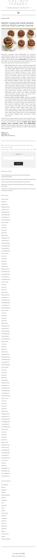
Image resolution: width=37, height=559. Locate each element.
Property (4, 528)
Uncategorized (5, 539)
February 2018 (5, 445)
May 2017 (3, 463)
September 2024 (5, 251)
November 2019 (5, 390)
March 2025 (4, 235)
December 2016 (5, 471)
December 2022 (5, 300)
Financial (4, 505)
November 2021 (5, 333)
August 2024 (4, 253)
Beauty (3, 487)
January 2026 (5, 209)
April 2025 (4, 233)
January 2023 (5, 297)
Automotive (4, 484)
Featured (4, 500)
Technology (5, 534)
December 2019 (5, 388)
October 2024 (5, 248)
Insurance (4, 518)
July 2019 (3, 401)
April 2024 (4, 264)
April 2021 (4, 349)
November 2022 (5, 302)
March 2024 (4, 266)
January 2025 (5, 240)
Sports (3, 531)
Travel (3, 536)
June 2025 (4, 227)
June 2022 (4, 315)
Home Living (4, 513)
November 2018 (5, 421)
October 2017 (5, 455)
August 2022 (4, 310)
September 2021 (5, 339)
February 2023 (5, 295)
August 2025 (4, 222)
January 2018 (5, 447)
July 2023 (3, 284)
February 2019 (5, 414)
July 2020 (3, 370)
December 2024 (5, 243)
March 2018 (4, 442)
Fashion (3, 497)
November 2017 (5, 452)
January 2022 (5, 328)
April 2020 (4, 377)
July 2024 (3, 256)
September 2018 (5, 427)
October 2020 (5, 362)
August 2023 (4, 282)
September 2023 (5, 279)
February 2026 (5, 207)
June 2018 (4, 434)
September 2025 (5, 220)
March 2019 (4, 411)
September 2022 (5, 308)
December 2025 (5, 212)
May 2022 (3, 318)
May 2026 (3, 201)
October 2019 (5, 393)
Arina (6, 132)
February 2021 (5, 354)
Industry (3, 515)
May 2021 (3, 346)
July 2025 (3, 225)
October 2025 (5, 217)
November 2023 (5, 274)
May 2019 (3, 406)
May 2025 (3, 230)
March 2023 (4, 292)
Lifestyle (3, 523)
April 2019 (4, 408)
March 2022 (4, 323)
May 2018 (3, 437)
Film (2, 502)
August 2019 (4, 398)
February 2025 (5, 238)
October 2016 (5, 476)
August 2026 (4, 199)
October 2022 (5, 305)
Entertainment (5, 495)
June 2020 (4, 372)
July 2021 (3, 344)
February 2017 (5, 468)
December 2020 (5, 357)
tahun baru (12, 135)
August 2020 (4, 367)
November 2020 (5, 359)
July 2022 (3, 313)
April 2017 (4, 465)
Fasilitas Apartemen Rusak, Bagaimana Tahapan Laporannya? (18, 179)
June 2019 (4, 403)
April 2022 (4, 320)
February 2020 (5, 383)
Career (3, 492)
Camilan (5, 135)
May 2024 (3, 261)
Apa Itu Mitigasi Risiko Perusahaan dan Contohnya (15, 182)
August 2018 (4, 429)
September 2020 (5, 364)
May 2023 (3, 287)
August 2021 (4, 341)
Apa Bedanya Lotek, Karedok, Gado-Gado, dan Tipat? (17, 149)
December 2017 (5, 450)
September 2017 (5, 458)
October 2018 (5, 424)
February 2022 (5, 326)
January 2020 (5, 385)
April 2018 (4, 439)
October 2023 (5, 276)
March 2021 (4, 352)
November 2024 (5, 245)
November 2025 (5, 214)
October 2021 (5, 336)
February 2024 (5, 269)
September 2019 (5, 395)
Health (3, 510)
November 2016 (5, 473)
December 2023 (5, 271)
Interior (3, 521)
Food (8, 134)
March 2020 (4, 380)
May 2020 (3, 375)
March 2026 (4, 204)
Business (3, 490)
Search (18, 163)
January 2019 (5, 416)
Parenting (4, 526)
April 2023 (4, 289)
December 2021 (5, 331)
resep (9, 135)
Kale (23, 553)
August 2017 (4, 460)
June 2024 (4, 258)
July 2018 (3, 432)
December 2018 (5, 419)
